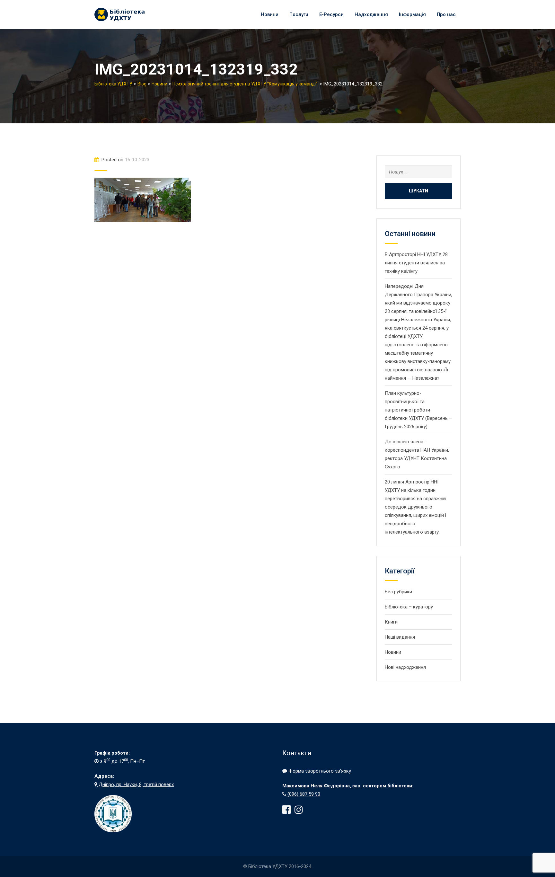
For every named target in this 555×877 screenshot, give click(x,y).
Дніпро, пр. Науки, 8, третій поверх (135, 784)
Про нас (446, 14)
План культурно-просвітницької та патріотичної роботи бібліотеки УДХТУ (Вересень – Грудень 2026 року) (418, 410)
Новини (269, 14)
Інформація (412, 14)
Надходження (371, 14)
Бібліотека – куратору (409, 607)
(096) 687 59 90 (303, 794)
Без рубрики (398, 592)
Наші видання (400, 637)
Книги (391, 622)
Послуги (298, 14)
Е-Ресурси (331, 14)
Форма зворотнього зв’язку (319, 771)
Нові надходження (405, 667)
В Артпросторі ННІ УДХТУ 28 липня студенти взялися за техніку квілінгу (416, 263)
